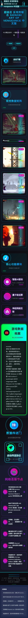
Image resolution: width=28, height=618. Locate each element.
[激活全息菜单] (23, 4)
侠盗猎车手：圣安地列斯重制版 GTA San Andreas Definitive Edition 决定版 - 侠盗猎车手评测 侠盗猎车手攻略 (14, 613)
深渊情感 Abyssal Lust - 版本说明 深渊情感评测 (14, 609)
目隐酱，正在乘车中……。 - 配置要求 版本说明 (14, 601)
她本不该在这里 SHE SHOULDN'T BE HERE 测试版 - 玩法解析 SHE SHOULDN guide (14, 597)
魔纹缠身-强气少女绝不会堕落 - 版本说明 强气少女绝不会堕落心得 (14, 605)
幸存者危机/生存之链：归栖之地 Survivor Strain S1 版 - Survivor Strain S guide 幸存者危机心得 (14, 592)
